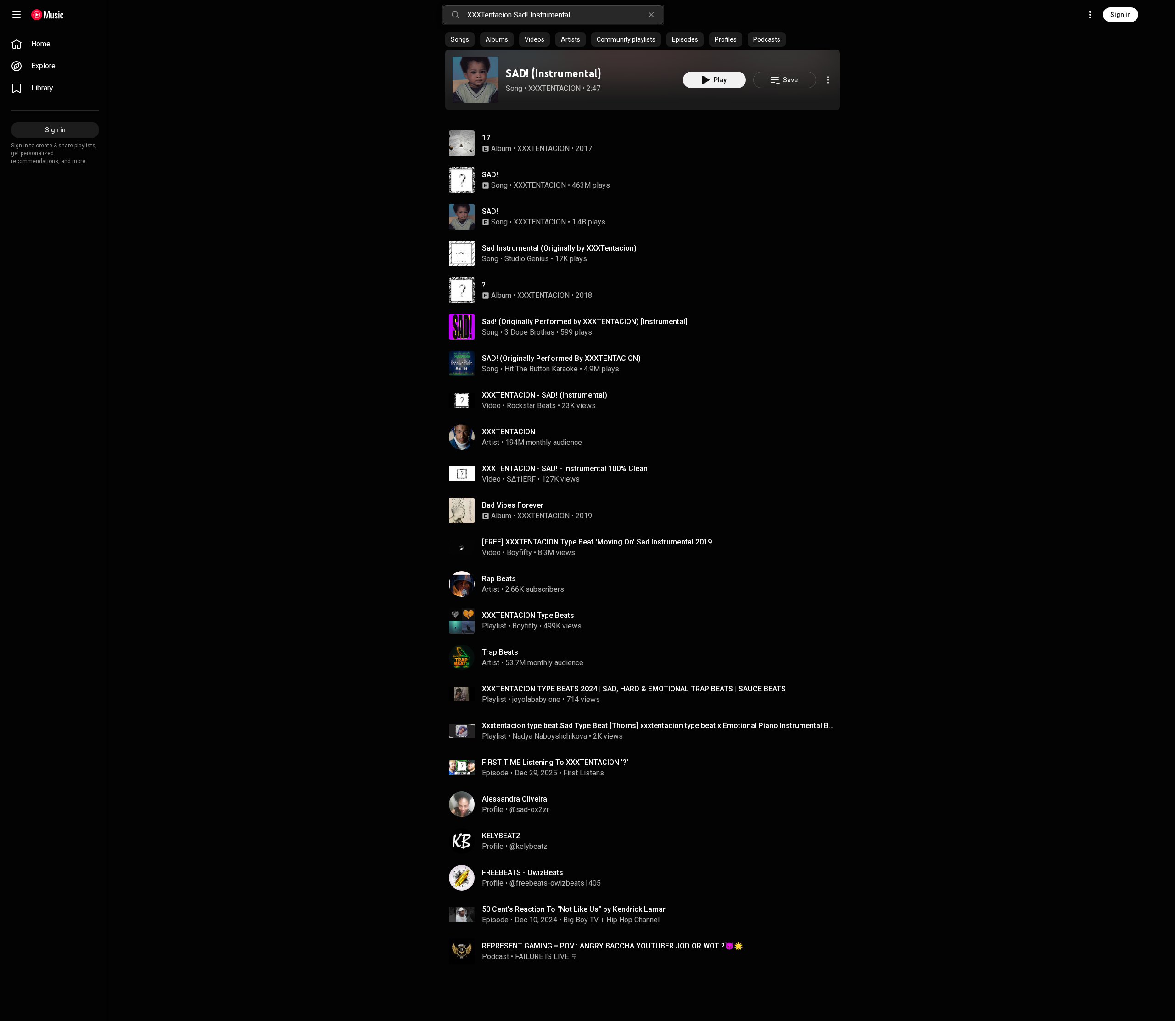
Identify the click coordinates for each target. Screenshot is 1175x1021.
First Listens (583, 773)
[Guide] (16, 14)
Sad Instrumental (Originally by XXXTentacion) (559, 248)
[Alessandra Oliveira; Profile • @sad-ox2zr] (646, 804)
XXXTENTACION (554, 88)
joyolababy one (536, 699)
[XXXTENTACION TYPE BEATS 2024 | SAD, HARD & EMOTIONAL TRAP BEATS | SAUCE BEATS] (646, 694)
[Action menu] (828, 80)
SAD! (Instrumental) (553, 73)
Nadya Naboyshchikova (549, 736)
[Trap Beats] (646, 657)
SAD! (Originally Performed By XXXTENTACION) (561, 358)
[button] (475, 80)
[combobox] (565, 15)
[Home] (47, 14)
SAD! (490, 174)
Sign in (1120, 14)
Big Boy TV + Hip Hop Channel (611, 919)
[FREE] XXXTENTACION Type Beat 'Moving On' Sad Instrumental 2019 (597, 542)
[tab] (460, 39)
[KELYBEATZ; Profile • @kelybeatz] (646, 841)
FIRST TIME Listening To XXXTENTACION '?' (555, 762)
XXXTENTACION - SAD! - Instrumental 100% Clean (565, 468)
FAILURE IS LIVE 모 (546, 956)
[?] (646, 290)
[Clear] (651, 14)
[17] (646, 143)
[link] (55, 44)
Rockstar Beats (531, 405)
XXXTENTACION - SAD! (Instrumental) (544, 395)
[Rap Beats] (646, 584)
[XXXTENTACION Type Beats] (646, 620)
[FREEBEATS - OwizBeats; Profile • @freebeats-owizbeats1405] (646, 877)
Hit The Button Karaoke (541, 369)
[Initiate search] (455, 14)
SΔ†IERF (521, 479)
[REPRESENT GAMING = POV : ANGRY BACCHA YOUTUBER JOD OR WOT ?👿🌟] (646, 951)
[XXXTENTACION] (646, 437)
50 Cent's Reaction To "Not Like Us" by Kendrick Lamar (574, 909)
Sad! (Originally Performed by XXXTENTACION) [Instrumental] (585, 321)
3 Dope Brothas (529, 332)
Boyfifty (519, 552)
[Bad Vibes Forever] (646, 510)
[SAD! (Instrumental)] (475, 80)
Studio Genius (526, 258)
